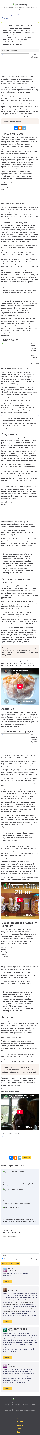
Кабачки (20, 1428)
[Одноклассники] (20, 128)
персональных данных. (12, 1261)
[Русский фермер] (20, 4)
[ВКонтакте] (16, 128)
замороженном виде (19, 84)
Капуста (20, 1432)
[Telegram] (24, 128)
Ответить (7, 1281)
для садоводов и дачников (19, 28)
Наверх (26, 1158)
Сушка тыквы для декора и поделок (15, 157)
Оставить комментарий (10, 1263)
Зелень (20, 1418)
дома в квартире (25, 79)
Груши (20, 1425)
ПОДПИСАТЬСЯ (17, 44)
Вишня (20, 1421)
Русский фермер (7, 15)
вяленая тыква (26, 178)
